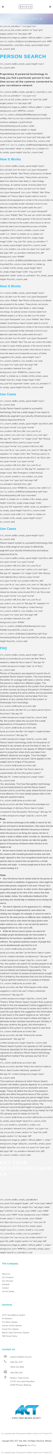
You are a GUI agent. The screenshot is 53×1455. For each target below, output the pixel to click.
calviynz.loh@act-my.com (21, 1357)
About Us (6, 1274)
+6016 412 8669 (17, 1367)
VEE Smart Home (9, 1336)
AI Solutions (7, 1318)
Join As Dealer (8, 1291)
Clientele (6, 1284)
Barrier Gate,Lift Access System (15, 1332)
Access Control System (12, 1325)
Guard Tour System (10, 1329)
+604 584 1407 (16, 1373)
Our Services (7, 1281)
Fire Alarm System (10, 1322)
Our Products (7, 1277)
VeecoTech (31, 1445)
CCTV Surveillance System (13, 1315)
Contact (5, 1288)
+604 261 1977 (16, 1362)
